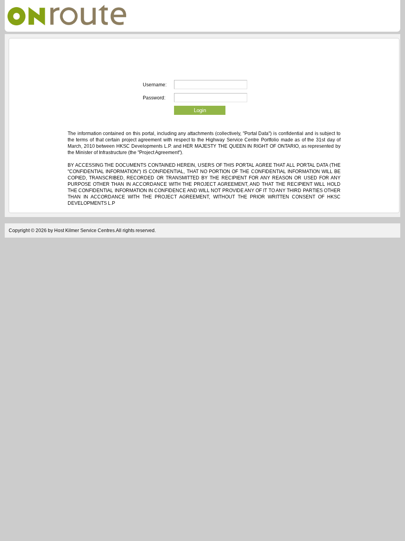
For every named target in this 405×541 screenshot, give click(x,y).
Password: (154, 98)
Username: (155, 85)
